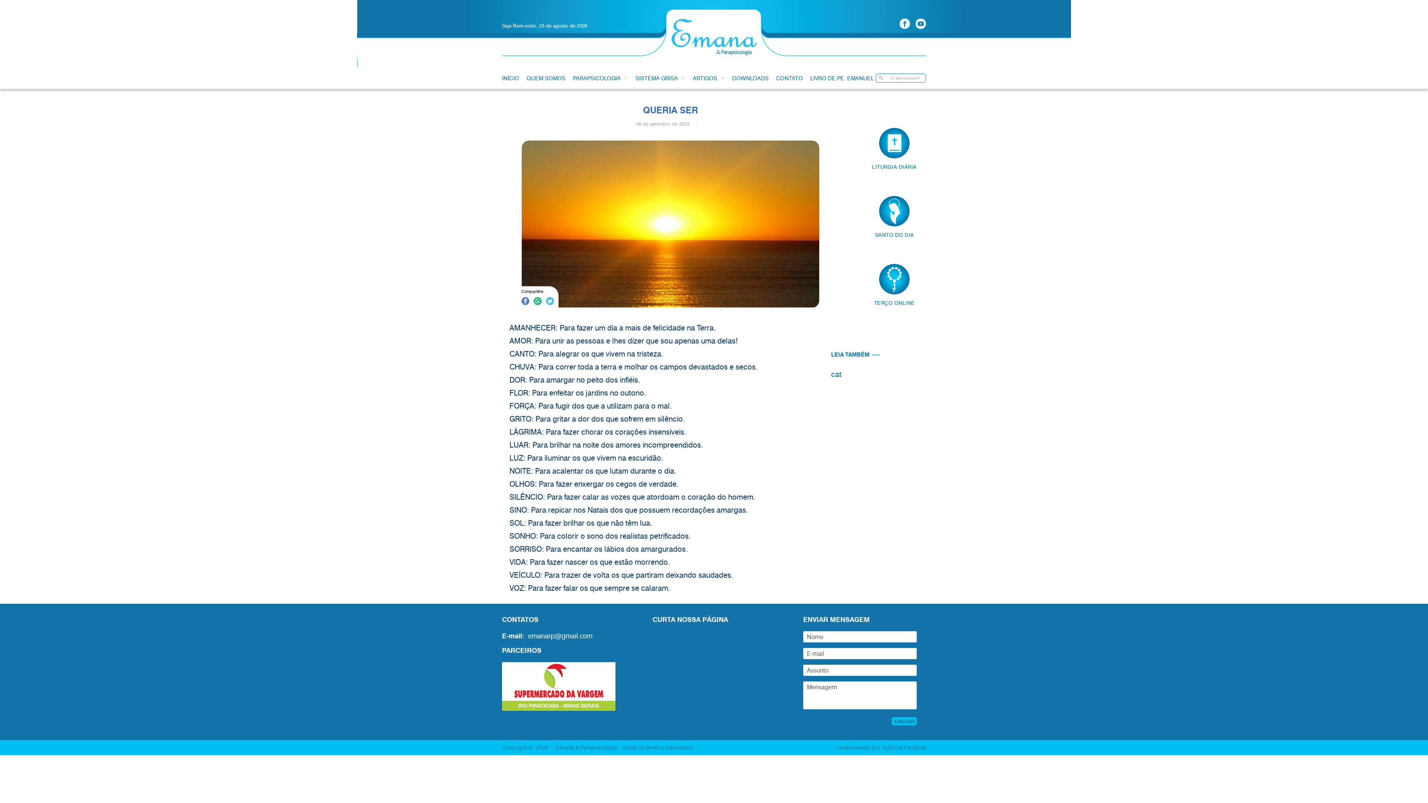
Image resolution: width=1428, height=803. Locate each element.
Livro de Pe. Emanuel (842, 78)
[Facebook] (905, 24)
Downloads (750, 78)
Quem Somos (546, 78)
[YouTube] (921, 24)
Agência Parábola (904, 747)
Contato (789, 78)
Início (510, 78)
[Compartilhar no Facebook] (525, 302)
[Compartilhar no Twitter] (550, 302)
